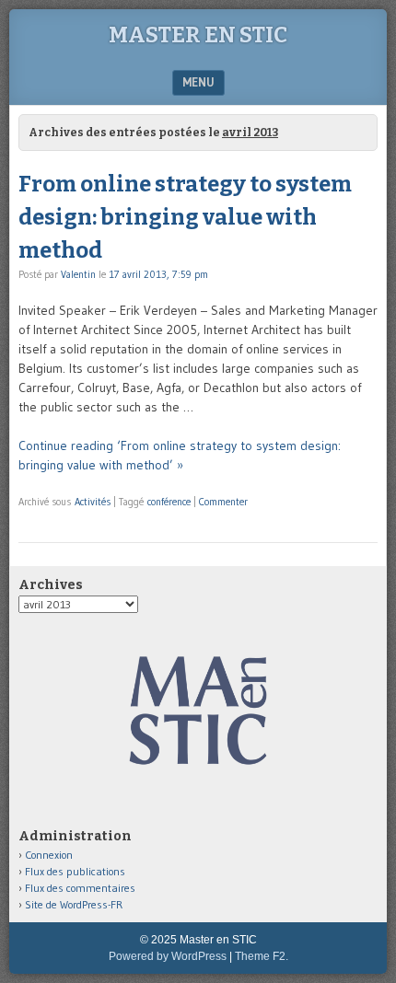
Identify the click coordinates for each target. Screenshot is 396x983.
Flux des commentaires (80, 888)
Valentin (78, 274)
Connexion (49, 855)
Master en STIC (198, 35)
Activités (93, 501)
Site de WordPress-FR (73, 904)
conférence (169, 501)
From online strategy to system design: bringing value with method (185, 217)
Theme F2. (261, 956)
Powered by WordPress (168, 956)
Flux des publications (75, 871)
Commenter (223, 501)
